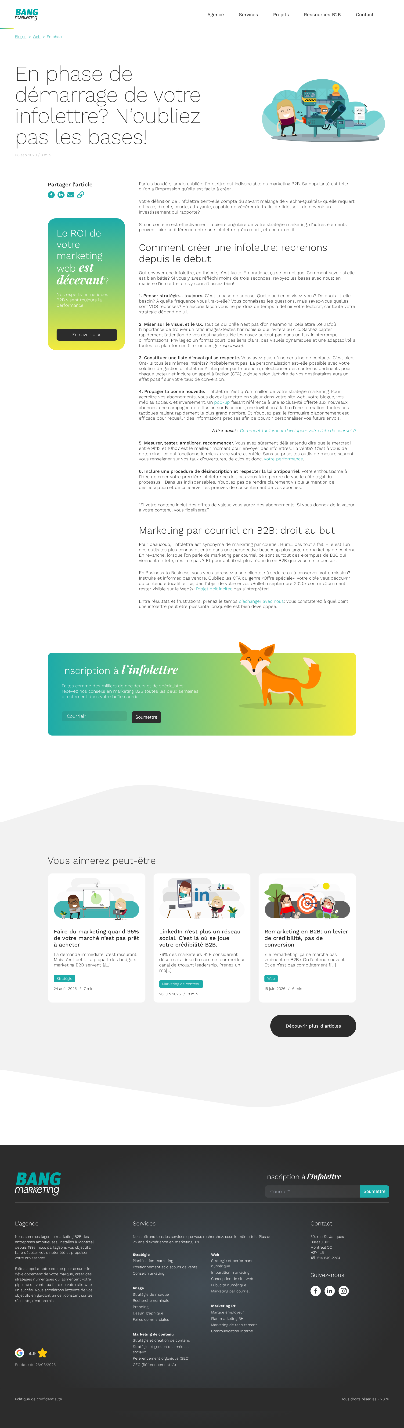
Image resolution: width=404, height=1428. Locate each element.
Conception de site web (232, 1278)
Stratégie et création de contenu (161, 1340)
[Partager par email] (70, 194)
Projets (281, 14)
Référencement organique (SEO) (161, 1358)
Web (36, 36)
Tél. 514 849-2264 (325, 1258)
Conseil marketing (148, 1273)
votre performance (283, 459)
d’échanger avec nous (261, 601)
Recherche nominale (151, 1300)
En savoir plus (86, 334)
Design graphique (148, 1313)
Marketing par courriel (230, 1291)
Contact (365, 14)
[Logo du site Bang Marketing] (26, 14)
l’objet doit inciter (213, 589)
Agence (215, 14)
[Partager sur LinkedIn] (61, 194)
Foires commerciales (151, 1319)
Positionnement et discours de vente (165, 1267)
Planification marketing (153, 1260)
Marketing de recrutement (234, 1325)
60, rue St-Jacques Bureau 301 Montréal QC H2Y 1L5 (327, 1244)
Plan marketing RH (227, 1318)
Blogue (20, 36)
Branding (140, 1307)
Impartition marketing (230, 1272)
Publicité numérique (228, 1285)
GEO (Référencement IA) (154, 1364)
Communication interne (232, 1331)
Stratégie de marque (151, 1294)
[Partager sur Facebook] (51, 194)
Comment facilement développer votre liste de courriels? (298, 430)
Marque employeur (227, 1312)
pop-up (222, 402)
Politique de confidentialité (38, 1399)
